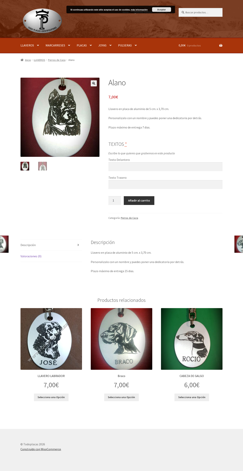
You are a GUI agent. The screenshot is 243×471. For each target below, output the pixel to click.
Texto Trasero (117, 177)
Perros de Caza (56, 60)
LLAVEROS (27, 45)
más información (139, 9)
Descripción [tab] (28, 245)
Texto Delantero (119, 160)
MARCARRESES (55, 45)
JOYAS (102, 45)
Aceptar (161, 9)
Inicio (28, 60)
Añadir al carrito (139, 200)
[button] (94, 83)
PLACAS (82, 45)
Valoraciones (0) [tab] (31, 256)
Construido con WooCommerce (41, 449)
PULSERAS (125, 45)
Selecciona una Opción (51, 397)
